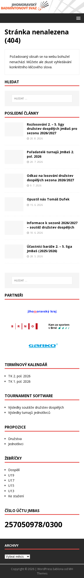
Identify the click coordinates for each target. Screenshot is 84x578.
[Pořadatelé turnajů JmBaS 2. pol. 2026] (14, 161)
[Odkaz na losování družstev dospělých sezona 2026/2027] (14, 185)
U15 (11, 485)
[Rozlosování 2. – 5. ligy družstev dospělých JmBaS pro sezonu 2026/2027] (14, 133)
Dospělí (14, 470)
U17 (11, 480)
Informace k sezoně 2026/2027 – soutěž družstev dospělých (52, 225)
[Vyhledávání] (42, 98)
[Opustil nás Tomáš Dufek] (14, 208)
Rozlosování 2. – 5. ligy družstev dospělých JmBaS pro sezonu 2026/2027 (52, 128)
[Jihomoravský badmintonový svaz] (42, 10)
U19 (11, 475)
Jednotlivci (15, 444)
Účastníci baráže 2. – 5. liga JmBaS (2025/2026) (49, 248)
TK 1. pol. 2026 (19, 381)
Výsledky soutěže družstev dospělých (36, 407)
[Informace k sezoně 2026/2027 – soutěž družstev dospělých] (14, 232)
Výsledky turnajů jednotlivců (29, 412)
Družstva (15, 438)
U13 (11, 491)
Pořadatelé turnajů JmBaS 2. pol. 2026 (50, 154)
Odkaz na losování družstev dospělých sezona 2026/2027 (50, 177)
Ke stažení (16, 496)
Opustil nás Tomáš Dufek (48, 199)
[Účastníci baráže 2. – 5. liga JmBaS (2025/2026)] (14, 256)
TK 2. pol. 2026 (19, 376)
